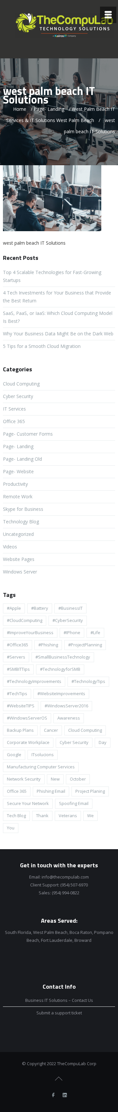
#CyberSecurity (67, 620)
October (78, 779)
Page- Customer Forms (28, 434)
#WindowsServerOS (27, 718)
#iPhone (72, 632)
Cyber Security (18, 396)
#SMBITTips (18, 669)
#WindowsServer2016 (66, 706)
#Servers (16, 657)
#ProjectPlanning (85, 645)
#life (95, 632)
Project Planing (90, 791)
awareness (68, 718)
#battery (39, 608)
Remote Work (17, 496)
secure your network (28, 803)
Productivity (15, 484)
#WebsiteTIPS (20, 706)
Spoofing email (73, 803)
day (103, 742)
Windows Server (20, 572)
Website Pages (18, 559)
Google (14, 754)
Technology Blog (21, 521)
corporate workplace (28, 742)
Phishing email (51, 791)
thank (42, 816)
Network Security (24, 779)
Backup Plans (20, 730)
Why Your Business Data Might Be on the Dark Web (58, 333)
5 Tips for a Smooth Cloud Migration (42, 346)
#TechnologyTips (88, 681)
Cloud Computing (21, 384)
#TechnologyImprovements (34, 681)
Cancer (51, 730)
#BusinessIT (70, 608)
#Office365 (17, 645)
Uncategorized (18, 534)
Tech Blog (16, 816)
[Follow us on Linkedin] (65, 1095)
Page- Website (18, 471)
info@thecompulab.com (65, 877)
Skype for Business (23, 509)
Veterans (68, 816)
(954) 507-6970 (74, 885)
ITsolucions (42, 754)
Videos (10, 546)
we (90, 816)
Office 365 (14, 421)
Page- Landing (49, 109)
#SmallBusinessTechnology (62, 657)
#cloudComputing (24, 620)
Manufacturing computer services (41, 767)
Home (19, 109)
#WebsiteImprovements (61, 693)
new (55, 779)
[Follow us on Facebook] (53, 1095)
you (10, 828)
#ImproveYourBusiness (30, 632)
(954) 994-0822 (65, 893)
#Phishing (48, 645)
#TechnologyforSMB (60, 669)
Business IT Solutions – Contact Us (59, 1000)
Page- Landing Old (22, 459)
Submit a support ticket (59, 1013)
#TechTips (17, 693)
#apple (14, 608)
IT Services (14, 409)
